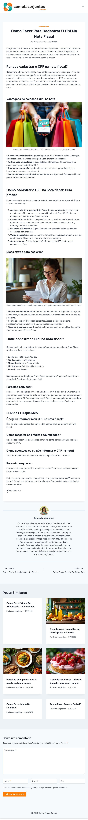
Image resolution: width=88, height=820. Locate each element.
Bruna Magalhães (40, 42)
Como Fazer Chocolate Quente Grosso (20, 570)
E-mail (36, 781)
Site (62, 781)
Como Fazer (44, 26)
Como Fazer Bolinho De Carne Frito (69, 570)
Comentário (10, 750)
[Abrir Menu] (83, 6)
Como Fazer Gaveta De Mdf (65, 704)
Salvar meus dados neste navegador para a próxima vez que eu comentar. (36, 787)
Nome (7, 781)
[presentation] (65, 611)
